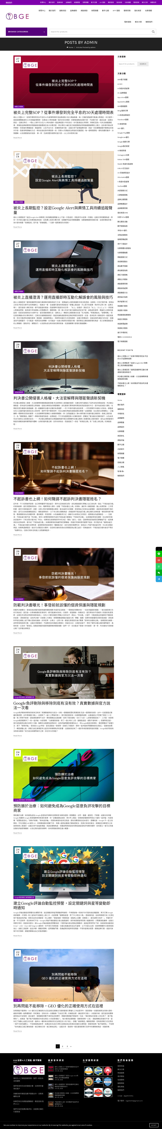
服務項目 (60, 2)
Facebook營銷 (123, 120)
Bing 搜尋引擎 (123, 111)
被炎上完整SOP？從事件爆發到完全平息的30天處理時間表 (63, 112)
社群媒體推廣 (122, 253)
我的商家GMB (123, 213)
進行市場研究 (122, 333)
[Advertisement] (133, 519)
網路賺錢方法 (122, 293)
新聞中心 (43, 2)
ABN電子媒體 (122, 80)
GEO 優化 (18, 1000)
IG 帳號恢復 (122, 151)
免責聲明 (121, 1080)
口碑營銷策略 (122, 195)
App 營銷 (102, 2)
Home (71, 47)
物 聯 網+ (121, 471)
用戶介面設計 (122, 244)
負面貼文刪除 (122, 328)
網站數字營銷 (122, 266)
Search (153, 31)
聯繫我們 (153, 2)
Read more (17, 138)
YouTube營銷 (122, 186)
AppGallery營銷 (123, 102)
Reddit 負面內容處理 (125, 164)
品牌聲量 (121, 422)
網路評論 (121, 440)
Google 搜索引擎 (124, 142)
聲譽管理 (111, 2)
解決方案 (145, 2)
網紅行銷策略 (122, 275)
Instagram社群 (123, 155)
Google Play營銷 (124, 133)
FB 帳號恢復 (122, 124)
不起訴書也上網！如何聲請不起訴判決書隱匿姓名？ (57, 498)
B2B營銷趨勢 (122, 106)
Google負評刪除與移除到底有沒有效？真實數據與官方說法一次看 (61, 705)
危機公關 (121, 462)
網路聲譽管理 (122, 284)
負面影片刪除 (122, 310)
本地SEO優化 (122, 230)
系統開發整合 (122, 262)
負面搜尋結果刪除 (124, 315)
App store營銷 (123, 97)
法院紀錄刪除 (19, 392)
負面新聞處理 (122, 324)
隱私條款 (121, 1087)
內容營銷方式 (122, 191)
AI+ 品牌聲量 (122, 93)
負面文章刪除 (122, 319)
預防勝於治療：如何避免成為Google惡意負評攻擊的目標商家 (61, 808)
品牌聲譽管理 (122, 208)
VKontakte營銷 (123, 177)
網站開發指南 (122, 270)
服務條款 (121, 1083)
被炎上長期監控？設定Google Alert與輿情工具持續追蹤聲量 (63, 210)
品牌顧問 (69, 2)
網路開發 (77, 2)
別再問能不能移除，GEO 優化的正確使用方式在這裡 (58, 1006)
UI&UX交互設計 (123, 168)
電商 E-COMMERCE (125, 337)
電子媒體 (121, 458)
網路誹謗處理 (122, 288)
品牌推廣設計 (122, 204)
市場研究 (121, 414)
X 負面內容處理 (123, 182)
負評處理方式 (29, 697)
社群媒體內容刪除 (124, 248)
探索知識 (121, 1066)
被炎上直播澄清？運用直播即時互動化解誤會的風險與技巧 (63, 297)
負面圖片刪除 (122, 306)
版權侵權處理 (122, 239)
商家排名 (121, 436)
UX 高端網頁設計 (124, 173)
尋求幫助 (121, 1076)
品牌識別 (121, 427)
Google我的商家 (20, 697)
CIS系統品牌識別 (124, 115)
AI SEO (120, 84)
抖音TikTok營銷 (123, 217)
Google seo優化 (123, 137)
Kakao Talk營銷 (123, 159)
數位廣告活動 (122, 222)
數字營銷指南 (122, 226)
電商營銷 (136, 2)
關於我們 (52, 2)
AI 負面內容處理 (123, 88)
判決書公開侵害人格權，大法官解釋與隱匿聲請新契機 (59, 398)
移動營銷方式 (122, 257)
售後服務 (121, 1073)
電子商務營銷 (122, 341)
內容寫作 (121, 449)
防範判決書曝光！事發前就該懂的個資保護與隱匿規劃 (59, 605)
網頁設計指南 (122, 297)
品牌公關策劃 (122, 199)
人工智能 (121, 467)
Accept (154, 1125)
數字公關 (94, 2)
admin (90, 42)
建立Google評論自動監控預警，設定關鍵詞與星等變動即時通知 (61, 905)
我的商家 (119, 2)
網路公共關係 (19, 107)
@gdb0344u (128, 1096)
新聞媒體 (85, 2)
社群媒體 (128, 2)
